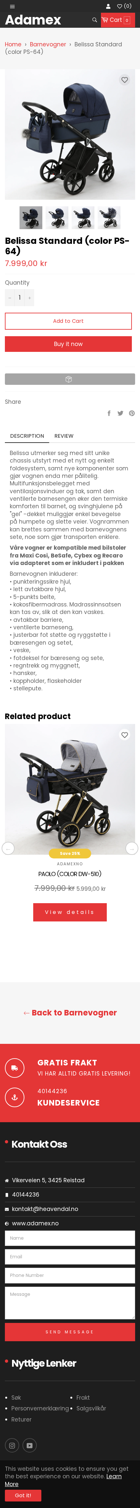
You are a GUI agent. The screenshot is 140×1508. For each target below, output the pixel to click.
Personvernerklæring (40, 1408)
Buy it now (68, 344)
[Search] (94, 20)
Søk (16, 1398)
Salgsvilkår (91, 1408)
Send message (70, 1332)
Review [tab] (64, 436)
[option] (70, 827)
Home (13, 44)
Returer (21, 1419)
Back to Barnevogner (73, 1013)
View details (70, 912)
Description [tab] (27, 436)
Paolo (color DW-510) (70, 874)
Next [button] (115, 218)
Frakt (83, 1398)
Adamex (33, 20)
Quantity (17, 283)
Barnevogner (48, 44)
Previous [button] (8, 848)
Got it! (23, 1495)
